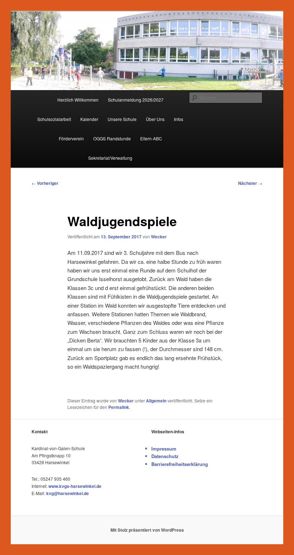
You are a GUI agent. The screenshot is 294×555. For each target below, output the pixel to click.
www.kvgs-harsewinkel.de (74, 486)
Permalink (118, 407)
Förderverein (71, 138)
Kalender (89, 119)
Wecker (159, 236)
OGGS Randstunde (112, 138)
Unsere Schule (122, 119)
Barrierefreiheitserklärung (179, 464)
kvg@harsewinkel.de (67, 493)
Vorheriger (45, 183)
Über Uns (155, 119)
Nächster (250, 183)
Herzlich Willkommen (78, 100)
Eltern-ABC (151, 138)
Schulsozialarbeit (54, 119)
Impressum (163, 448)
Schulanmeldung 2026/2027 (135, 100)
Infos (178, 119)
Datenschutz (165, 456)
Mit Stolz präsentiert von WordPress (147, 530)
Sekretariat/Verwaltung (110, 158)
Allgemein (156, 400)
